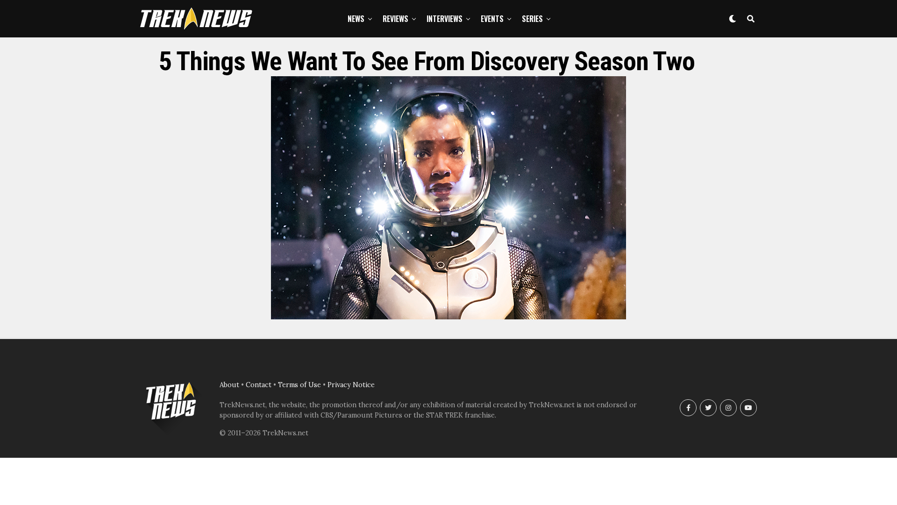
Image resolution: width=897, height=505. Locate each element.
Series (532, 18)
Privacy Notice (351, 385)
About (229, 385)
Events (492, 18)
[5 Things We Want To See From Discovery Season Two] (448, 316)
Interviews (445, 18)
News (356, 18)
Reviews (395, 18)
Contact (258, 385)
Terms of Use (299, 385)
